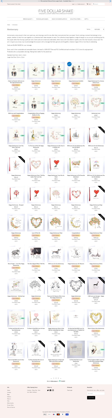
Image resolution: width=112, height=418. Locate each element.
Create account (80, 4)
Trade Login (69, 390)
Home (8, 24)
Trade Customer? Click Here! (13, 4)
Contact (9, 392)
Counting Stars (75, 19)
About (8, 390)
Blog (8, 394)
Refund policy (10, 403)
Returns (9, 398)
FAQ (8, 401)
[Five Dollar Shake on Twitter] (48, 390)
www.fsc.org (83, 49)
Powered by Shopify (65, 411)
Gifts (86, 19)
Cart (90, 4)
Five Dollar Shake (42, 19)
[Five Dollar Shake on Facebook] (50, 390)
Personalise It (27, 19)
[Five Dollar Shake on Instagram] (53, 390)
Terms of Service (11, 407)
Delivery (9, 396)
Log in (73, 4)
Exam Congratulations (59, 19)
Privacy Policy (10, 405)
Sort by (88, 29)
